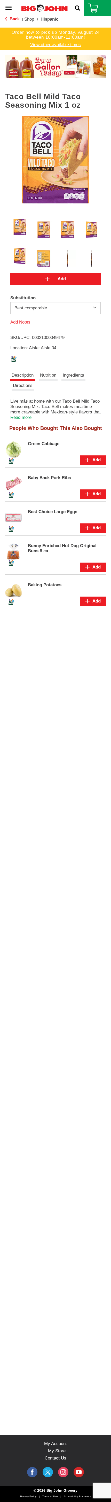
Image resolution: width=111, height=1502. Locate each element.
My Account (55, 1443)
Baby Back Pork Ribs (49, 477)
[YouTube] (63, 1472)
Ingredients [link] (73, 375)
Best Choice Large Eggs (52, 511)
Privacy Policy (28, 1496)
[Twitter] (48, 1472)
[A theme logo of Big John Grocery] (44, 7)
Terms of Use (50, 1496)
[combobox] (55, 308)
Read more (20, 417)
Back (14, 18)
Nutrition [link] (48, 375)
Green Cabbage (43, 443)
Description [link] (23, 375)
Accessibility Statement (77, 1496)
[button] (55, 66)
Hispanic (49, 19)
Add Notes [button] (20, 321)
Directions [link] (23, 385)
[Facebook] (32, 1472)
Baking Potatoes (44, 584)
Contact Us (55, 1458)
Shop (29, 19)
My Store (57, 1450)
